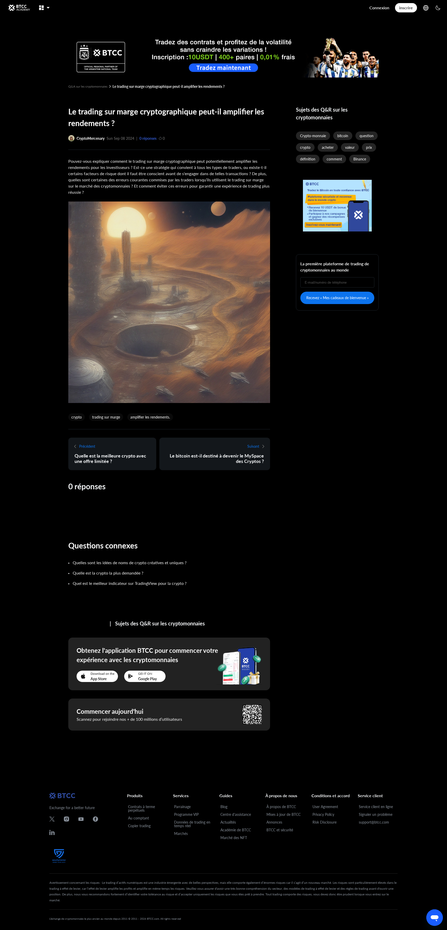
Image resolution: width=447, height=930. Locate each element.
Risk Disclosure (324, 822)
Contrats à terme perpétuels (141, 808)
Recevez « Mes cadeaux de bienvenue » (337, 298)
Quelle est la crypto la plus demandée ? (108, 572)
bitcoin (342, 136)
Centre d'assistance (235, 814)
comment (334, 159)
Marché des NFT (233, 837)
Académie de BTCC (235, 830)
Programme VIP (186, 814)
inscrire (406, 7)
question (367, 136)
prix (369, 147)
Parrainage (182, 806)
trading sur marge (106, 417)
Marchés (181, 833)
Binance (359, 159)
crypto (76, 417)
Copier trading (139, 826)
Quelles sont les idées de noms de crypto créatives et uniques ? (130, 562)
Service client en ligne (376, 806)
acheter (328, 147)
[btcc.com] (19, 8)
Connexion (379, 7)
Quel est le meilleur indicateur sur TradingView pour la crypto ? (130, 583)
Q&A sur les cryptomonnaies (87, 86)
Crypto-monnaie (313, 136)
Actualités (228, 822)
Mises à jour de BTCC (283, 814)
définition (307, 159)
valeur (350, 147)
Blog (223, 806)
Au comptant (138, 818)
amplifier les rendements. (150, 417)
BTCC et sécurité (279, 830)
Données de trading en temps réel (192, 824)
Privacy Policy (323, 814)
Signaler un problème (375, 814)
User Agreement (325, 806)
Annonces (274, 822)
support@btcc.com (374, 822)
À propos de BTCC (281, 806)
